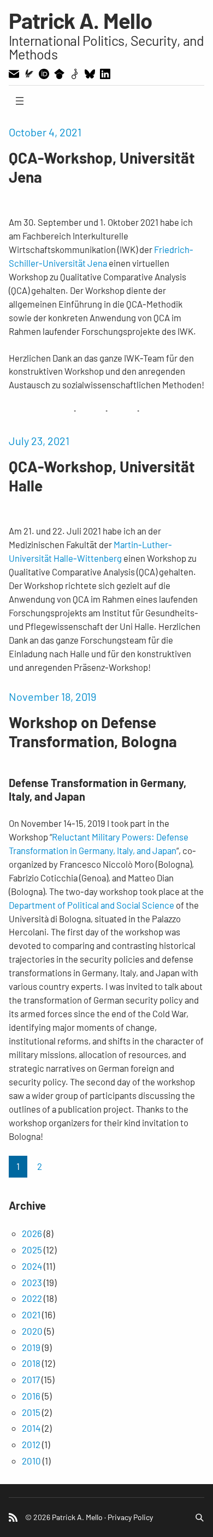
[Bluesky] (90, 74)
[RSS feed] (13, 1517)
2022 (32, 1298)
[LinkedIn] (105, 74)
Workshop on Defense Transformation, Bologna (93, 732)
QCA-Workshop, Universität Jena (102, 167)
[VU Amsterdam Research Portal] (29, 74)
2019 (31, 1347)
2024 (32, 1265)
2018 (31, 1363)
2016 (31, 1395)
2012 (31, 1444)
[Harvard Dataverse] (74, 74)
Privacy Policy (130, 1517)
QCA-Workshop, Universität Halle (102, 476)
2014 (31, 1427)
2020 (32, 1330)
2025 (32, 1249)
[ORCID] (44, 74)
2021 (31, 1314)
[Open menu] (20, 101)
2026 (32, 1233)
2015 (31, 1412)
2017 (31, 1379)
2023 (32, 1282)
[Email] (14, 74)
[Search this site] (199, 1517)
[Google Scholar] (59, 74)
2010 (31, 1460)
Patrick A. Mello (80, 20)
